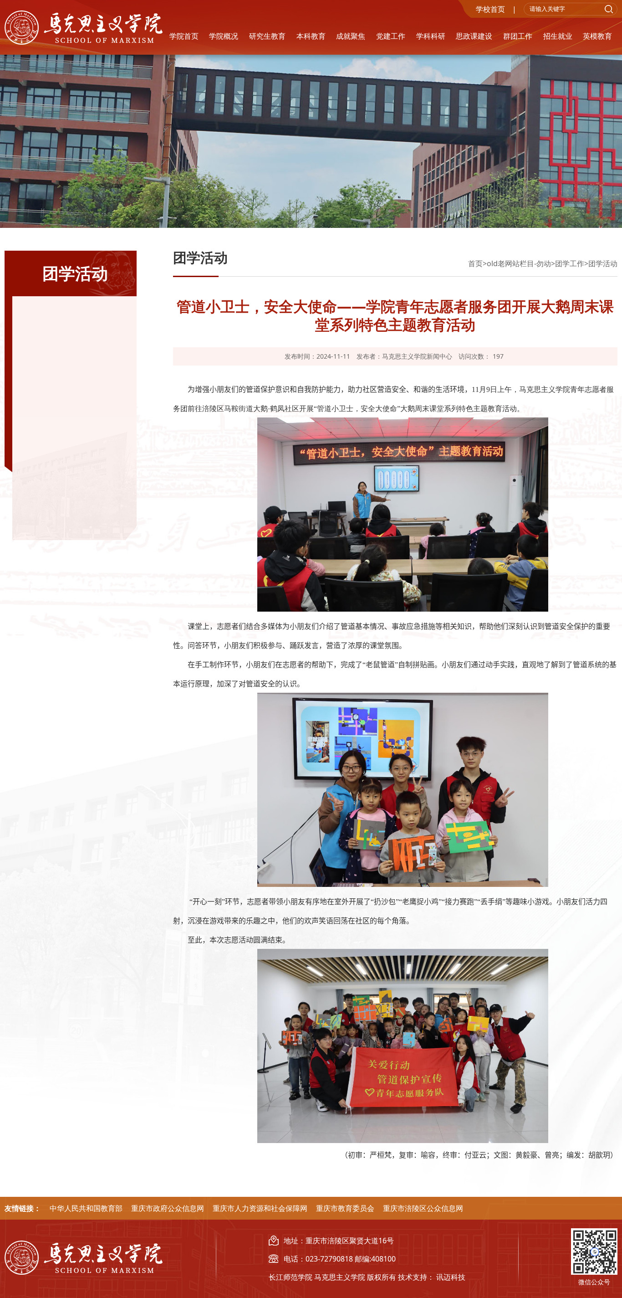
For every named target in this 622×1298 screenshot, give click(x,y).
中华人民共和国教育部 (86, 1208)
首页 (475, 263)
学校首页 (490, 9)
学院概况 (223, 36)
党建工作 (390, 36)
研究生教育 (267, 36)
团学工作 (569, 263)
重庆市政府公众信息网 (167, 1208)
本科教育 (311, 36)
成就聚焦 (350, 36)
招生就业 (557, 36)
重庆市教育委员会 (345, 1208)
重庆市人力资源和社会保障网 (260, 1208)
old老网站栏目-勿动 (519, 263)
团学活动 (602, 263)
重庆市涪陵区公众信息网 (423, 1208)
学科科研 (430, 36)
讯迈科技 (450, 1277)
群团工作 (517, 36)
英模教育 (597, 36)
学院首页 (184, 36)
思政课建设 (474, 36)
